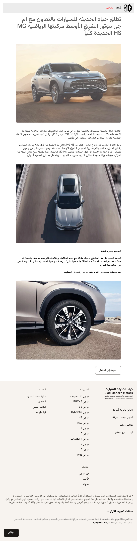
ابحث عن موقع (124, 432)
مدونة (86, 484)
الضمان (42, 402)
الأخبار (86, 479)
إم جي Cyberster (80, 412)
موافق (11, 533)
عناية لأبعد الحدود (36, 396)
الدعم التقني (39, 407)
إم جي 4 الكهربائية (79, 439)
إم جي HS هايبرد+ (79, 396)
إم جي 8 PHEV (81, 402)
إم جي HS (84, 418)
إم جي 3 (85, 450)
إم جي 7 (85, 444)
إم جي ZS (84, 407)
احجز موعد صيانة (122, 417)
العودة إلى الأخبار (108, 370)
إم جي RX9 (83, 423)
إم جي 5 (85, 434)
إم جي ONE (83, 455)
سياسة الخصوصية (101, 523)
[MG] (128, 8)
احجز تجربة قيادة (123, 410)
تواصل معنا (126, 425)
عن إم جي (84, 474)
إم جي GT (84, 428)
